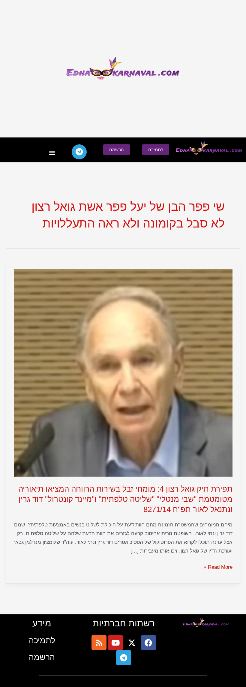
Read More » (218, 566)
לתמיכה (42, 640)
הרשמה (42, 657)
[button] (52, 153)
